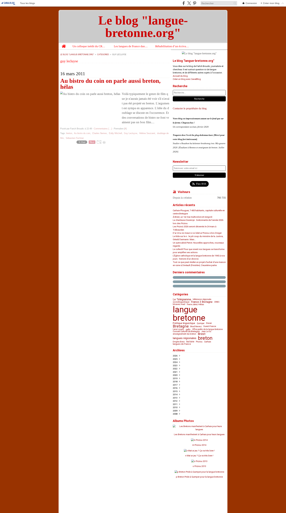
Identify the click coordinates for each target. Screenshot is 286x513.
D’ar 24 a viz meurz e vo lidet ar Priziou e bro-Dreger (197, 233)
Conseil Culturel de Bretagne (186, 331)
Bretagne (181, 326)
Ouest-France (209, 326)
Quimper (200, 323)
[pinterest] (194, 3)
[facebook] (184, 3)
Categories (103, 54)
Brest (201, 334)
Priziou (199, 342)
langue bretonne (189, 313)
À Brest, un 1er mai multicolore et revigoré (192, 217)
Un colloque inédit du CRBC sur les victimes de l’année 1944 (89, 46)
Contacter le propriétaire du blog (190, 108)
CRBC (216, 302)
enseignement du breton (184, 334)
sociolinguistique (181, 302)
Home (64, 44)
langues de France (182, 344)
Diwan (209, 323)
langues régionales (184, 338)
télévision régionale (202, 299)
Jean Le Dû (206, 331)
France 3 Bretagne (202, 302)
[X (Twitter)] (189, 3)
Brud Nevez (196, 326)
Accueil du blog (180, 76)
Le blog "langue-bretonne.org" (77, 54)
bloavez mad (179, 304)
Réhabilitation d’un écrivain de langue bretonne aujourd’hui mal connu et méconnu (172, 46)
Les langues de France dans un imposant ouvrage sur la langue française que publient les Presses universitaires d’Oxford (131, 46)
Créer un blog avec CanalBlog (187, 79)
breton (205, 338)
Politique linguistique (184, 323)
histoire (190, 342)
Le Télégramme (182, 299)
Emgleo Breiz (179, 342)
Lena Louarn (178, 329)
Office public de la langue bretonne (207, 329)
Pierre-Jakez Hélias (195, 304)
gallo (188, 329)
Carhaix (207, 342)
